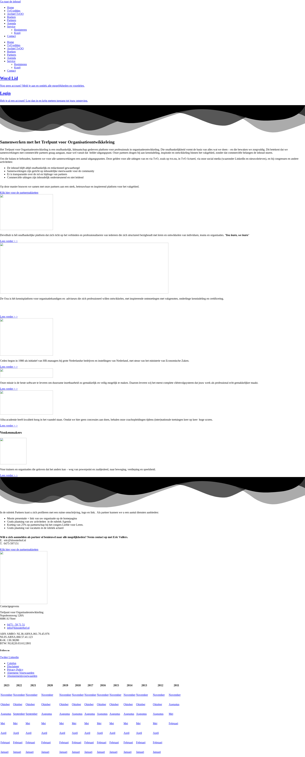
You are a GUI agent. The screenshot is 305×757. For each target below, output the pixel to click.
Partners (11, 20)
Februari (173, 723)
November (6, 694)
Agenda (11, 23)
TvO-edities (13, 10)
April (3, 732)
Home (10, 7)
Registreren (20, 29)
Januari (4, 751)
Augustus (174, 704)
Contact (11, 36)
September (19, 713)
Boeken (11, 17)
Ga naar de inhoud (10, 1)
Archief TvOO (15, 13)
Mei (171, 713)
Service (11, 26)
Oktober (5, 704)
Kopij (17, 32)
